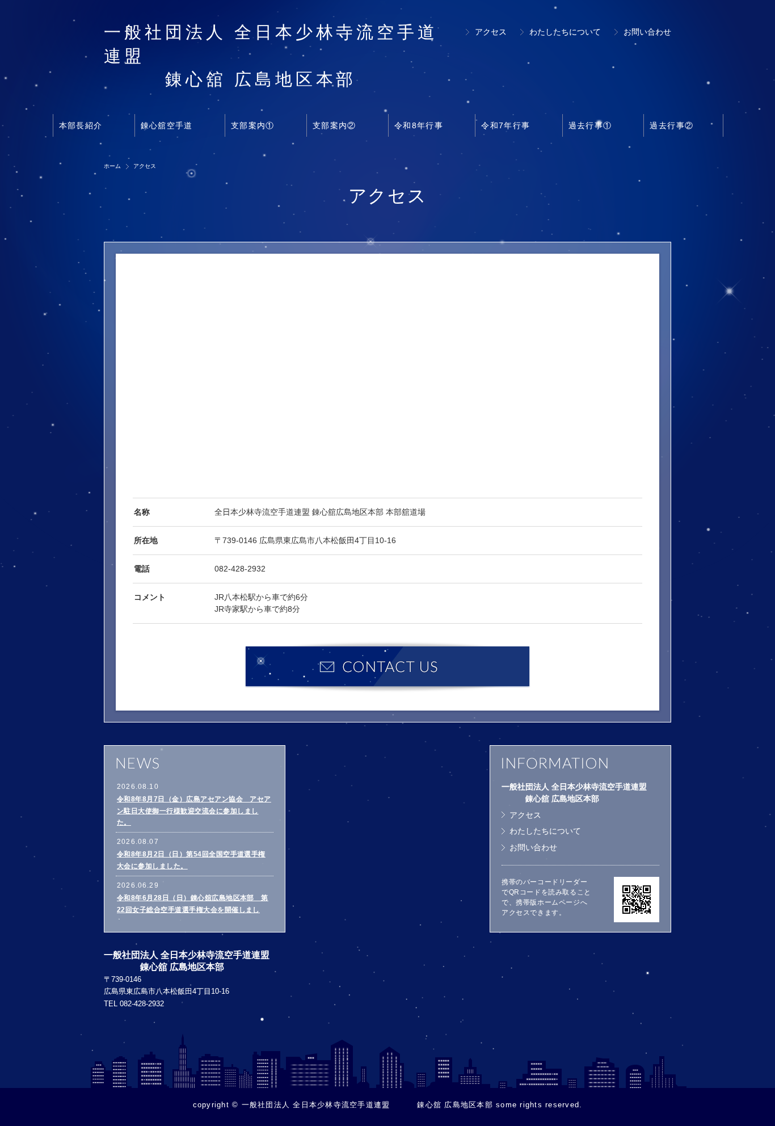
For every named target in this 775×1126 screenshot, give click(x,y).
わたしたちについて (565, 31)
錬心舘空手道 (167, 125)
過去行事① (590, 125)
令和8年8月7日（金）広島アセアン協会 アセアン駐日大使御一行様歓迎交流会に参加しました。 (194, 811)
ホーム (112, 166)
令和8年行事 (418, 125)
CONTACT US (387, 666)
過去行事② (671, 125)
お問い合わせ (647, 31)
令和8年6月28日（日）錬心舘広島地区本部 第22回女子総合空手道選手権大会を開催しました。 (192, 910)
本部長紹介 (81, 125)
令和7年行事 (505, 125)
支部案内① (253, 125)
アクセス (491, 31)
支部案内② (334, 125)
